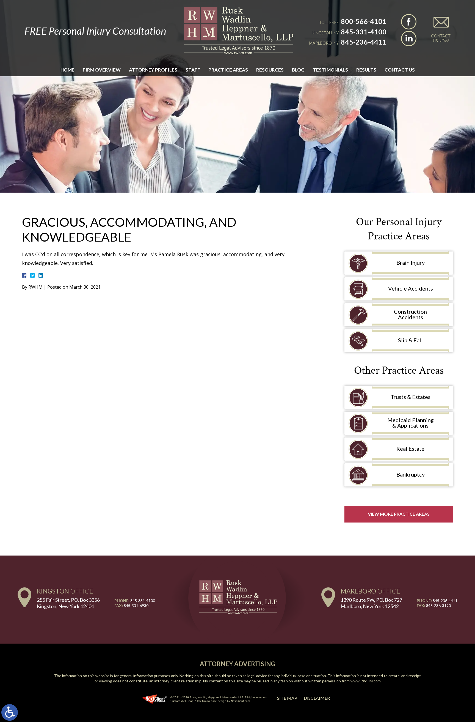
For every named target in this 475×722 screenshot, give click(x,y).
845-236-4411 (363, 42)
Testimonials (330, 70)
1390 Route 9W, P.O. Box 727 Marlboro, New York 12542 (371, 603)
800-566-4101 (363, 21)
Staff (193, 70)
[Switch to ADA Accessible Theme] (9, 712)
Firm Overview (102, 70)
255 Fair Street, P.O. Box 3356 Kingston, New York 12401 (68, 603)
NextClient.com (240, 700)
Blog (298, 70)
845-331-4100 (363, 32)
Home (67, 70)
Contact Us (400, 70)
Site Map (287, 698)
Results (366, 70)
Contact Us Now (441, 38)
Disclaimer (317, 698)
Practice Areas (228, 70)
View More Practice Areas (399, 513)
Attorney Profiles (153, 70)
